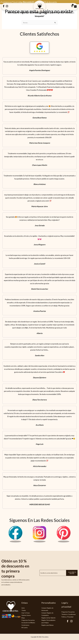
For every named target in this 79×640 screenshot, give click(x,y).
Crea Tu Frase (25, 613)
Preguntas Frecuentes (28, 620)
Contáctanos (25, 625)
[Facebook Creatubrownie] (3, 7)
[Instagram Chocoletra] (39, 542)
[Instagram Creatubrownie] (7, 7)
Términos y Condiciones (68, 614)
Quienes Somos (26, 615)
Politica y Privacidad (67, 617)
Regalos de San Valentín (48, 618)
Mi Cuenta (24, 627)
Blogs (23, 618)
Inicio (23, 608)
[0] (72, 7)
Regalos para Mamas (47, 625)
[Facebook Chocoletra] (15, 542)
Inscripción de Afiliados (28, 622)
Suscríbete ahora (72, 572)
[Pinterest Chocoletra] (63, 542)
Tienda (23, 610)
